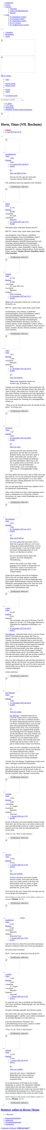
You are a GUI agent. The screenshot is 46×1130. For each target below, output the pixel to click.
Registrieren (9, 34)
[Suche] (2, 74)
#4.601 (12, 166)
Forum (7, 90)
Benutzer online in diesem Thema (20, 1109)
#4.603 (12, 298)
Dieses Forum (10, 86)
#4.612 (12, 998)
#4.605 (12, 440)
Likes (7, 156)
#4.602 (12, 224)
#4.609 (12, 818)
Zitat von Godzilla (16, 874)
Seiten (7, 92)
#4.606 (12, 531)
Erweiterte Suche (11, 96)
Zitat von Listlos (15, 712)
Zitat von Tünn (15, 447)
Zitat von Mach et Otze (18, 173)
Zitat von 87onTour (17, 538)
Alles (7, 79)
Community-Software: (15, 1128)
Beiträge (8, 160)
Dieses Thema (10, 84)
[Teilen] (2, 136)
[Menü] (2, 29)
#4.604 (12, 371)
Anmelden (9, 32)
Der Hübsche (10, 634)
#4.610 (12, 867)
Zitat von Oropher (16, 378)
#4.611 (12, 940)
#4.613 (12, 1062)
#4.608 (12, 705)
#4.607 (12, 630)
